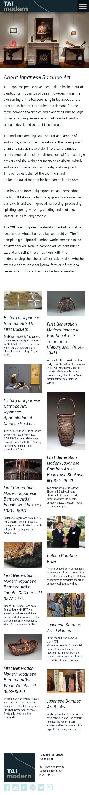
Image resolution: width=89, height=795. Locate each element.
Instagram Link (15, 787)
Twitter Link (41, 787)
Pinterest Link (32, 787)
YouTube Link (24, 787)
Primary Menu (83, 6)
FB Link (7, 787)
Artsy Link (50, 787)
